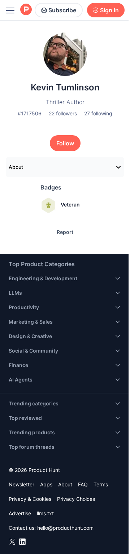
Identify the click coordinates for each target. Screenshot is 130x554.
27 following (98, 113)
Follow (65, 143)
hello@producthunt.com (65, 528)
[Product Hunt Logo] (26, 10)
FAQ (83, 484)
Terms (101, 484)
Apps (46, 484)
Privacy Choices (76, 499)
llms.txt (45, 513)
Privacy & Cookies (30, 499)
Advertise (20, 513)
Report (65, 232)
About (16, 167)
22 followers (63, 113)
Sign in (109, 10)
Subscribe (62, 10)
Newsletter (21, 484)
